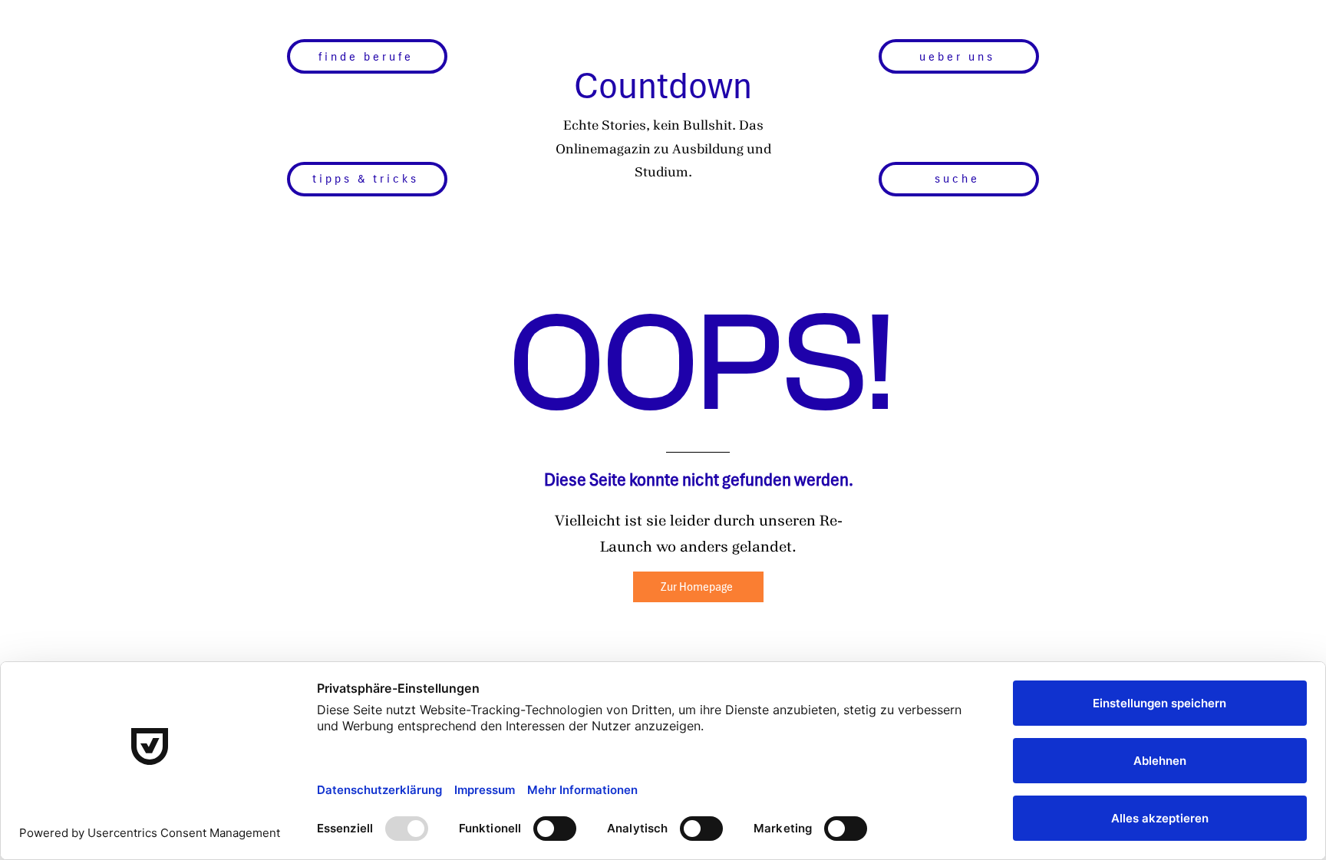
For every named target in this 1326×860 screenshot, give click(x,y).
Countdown (663, 85)
